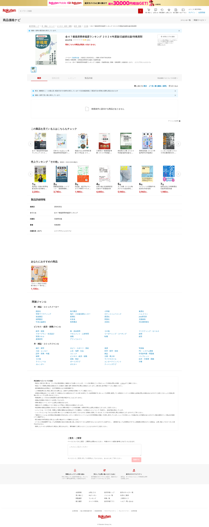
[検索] (140, 11)
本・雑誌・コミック (48, 26)
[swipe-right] (178, 144)
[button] (155, 10)
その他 (86, 26)
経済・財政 (77, 26)
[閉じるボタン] (179, 31)
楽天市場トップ (34, 26)
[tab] (39, 78)
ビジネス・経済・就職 (64, 26)
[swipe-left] (31, 144)
